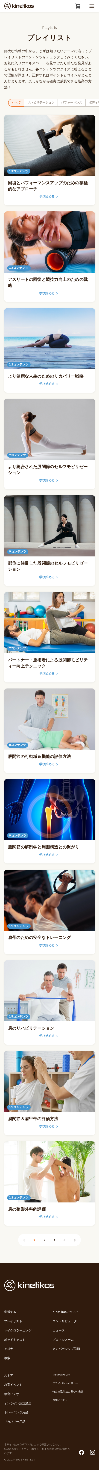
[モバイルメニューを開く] (92, 6)
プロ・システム (63, 1340)
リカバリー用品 (14, 1421)
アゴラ (8, 1349)
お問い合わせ (60, 1400)
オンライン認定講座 (18, 1403)
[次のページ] (75, 1240)
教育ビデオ (11, 1394)
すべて (16, 102)
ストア (8, 1375)
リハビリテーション (41, 102)
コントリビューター (66, 1321)
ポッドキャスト (14, 1340)
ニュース (58, 1330)
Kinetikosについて (65, 1312)
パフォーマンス (71, 102)
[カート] (78, 6)
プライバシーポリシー (65, 1383)
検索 (7, 1358)
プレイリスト (13, 1321)
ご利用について (61, 1375)
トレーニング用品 (16, 1412)
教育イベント (13, 1385)
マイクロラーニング (18, 1330)
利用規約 (55, 1449)
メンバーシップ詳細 (66, 1349)
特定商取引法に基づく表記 (68, 1392)
